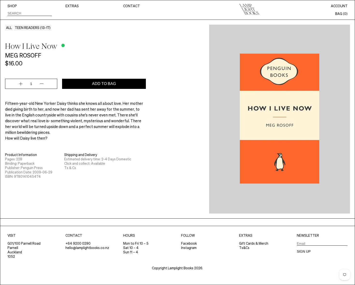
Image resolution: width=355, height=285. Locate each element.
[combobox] (29, 13)
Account (339, 6)
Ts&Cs (244, 248)
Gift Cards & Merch (253, 243)
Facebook (189, 243)
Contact (131, 6)
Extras (72, 6)
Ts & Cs (70, 168)
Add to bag (104, 84)
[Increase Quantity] (20, 84)
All (9, 28)
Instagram (189, 248)
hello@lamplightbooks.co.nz (87, 248)
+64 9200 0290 (78, 243)
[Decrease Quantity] (41, 84)
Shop (12, 6)
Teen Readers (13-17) (32, 28)
